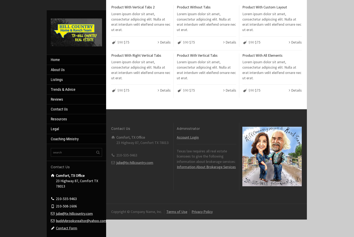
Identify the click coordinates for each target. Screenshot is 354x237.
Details (165, 42)
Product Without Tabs (194, 7)
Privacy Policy (202, 211)
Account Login (188, 137)
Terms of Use (176, 211)
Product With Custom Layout (264, 7)
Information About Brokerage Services (206, 167)
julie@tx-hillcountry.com (74, 213)
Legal (55, 129)
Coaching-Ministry (65, 139)
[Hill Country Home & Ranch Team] (76, 32)
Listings (57, 79)
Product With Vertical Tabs (197, 55)
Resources (59, 119)
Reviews (57, 99)
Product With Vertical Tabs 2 (133, 7)
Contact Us (59, 109)
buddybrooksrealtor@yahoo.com (81, 220)
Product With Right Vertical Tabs (136, 55)
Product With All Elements (262, 55)
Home (55, 59)
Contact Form (66, 228)
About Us (58, 69)
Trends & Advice (63, 89)
